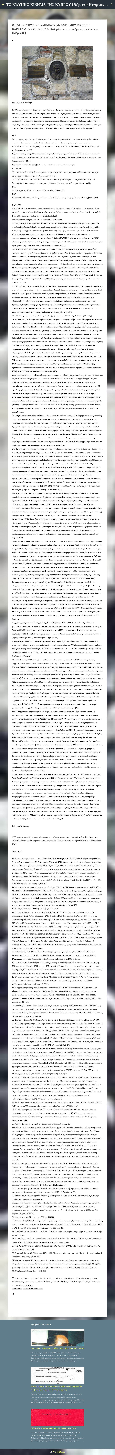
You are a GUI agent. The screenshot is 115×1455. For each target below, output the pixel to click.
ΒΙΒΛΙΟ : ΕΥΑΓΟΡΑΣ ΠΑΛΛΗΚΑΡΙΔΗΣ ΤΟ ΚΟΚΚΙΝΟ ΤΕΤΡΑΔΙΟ (53, 1428)
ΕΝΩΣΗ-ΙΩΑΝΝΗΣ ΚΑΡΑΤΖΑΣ (33, 1288)
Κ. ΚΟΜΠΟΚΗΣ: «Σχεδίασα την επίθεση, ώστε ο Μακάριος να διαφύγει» (57, 1348)
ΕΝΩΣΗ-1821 (17, 1288)
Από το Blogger (58, 1452)
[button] (13, 40)
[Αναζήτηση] (112, 4)
